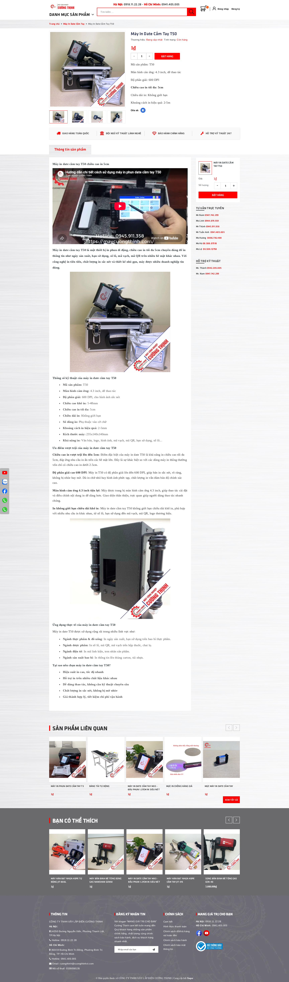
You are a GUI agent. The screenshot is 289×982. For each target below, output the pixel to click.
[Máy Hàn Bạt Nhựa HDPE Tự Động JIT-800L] (67, 851)
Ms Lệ (206, 248)
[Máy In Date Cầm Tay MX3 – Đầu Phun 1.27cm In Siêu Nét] (144, 759)
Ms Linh (207, 220)
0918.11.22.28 (132, 4)
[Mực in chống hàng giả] (183, 759)
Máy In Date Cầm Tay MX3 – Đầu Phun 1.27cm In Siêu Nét (144, 788)
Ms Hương (209, 237)
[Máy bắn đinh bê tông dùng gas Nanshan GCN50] (106, 851)
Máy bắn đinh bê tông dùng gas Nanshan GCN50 (105, 880)
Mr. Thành (209, 267)
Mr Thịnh (207, 226)
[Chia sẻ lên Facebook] (143, 110)
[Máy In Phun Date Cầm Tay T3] (67, 759)
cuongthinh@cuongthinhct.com (77, 963)
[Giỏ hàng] (203, 8)
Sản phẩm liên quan (80, 727)
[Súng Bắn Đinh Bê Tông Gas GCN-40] (222, 851)
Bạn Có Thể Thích (75, 820)
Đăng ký (235, 8)
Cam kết (168, 921)
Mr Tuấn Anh (210, 232)
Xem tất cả (231, 799)
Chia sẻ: (135, 110)
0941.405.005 (170, 4)
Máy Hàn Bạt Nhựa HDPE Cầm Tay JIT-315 (181, 880)
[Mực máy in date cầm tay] (221, 759)
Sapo (190, 978)
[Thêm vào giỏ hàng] (79, 796)
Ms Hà (206, 243)
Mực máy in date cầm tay (219, 786)
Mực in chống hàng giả (179, 786)
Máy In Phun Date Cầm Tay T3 (67, 786)
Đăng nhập (223, 8)
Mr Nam (207, 215)
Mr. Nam (207, 273)
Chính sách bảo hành (175, 940)
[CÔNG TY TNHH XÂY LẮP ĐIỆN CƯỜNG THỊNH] (61, 6)
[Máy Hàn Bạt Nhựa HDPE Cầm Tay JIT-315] (183, 851)
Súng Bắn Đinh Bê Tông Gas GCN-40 (221, 880)
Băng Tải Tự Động (99, 786)
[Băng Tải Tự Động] (106, 759)
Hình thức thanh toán (175, 926)
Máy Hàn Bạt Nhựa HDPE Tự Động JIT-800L (66, 880)
